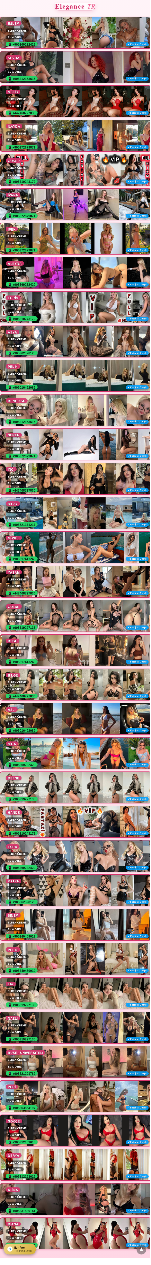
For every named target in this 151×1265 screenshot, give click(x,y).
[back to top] (141, 1249)
